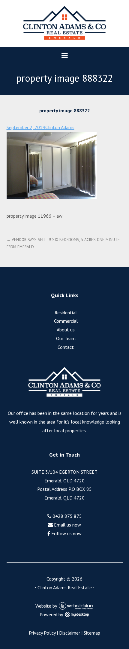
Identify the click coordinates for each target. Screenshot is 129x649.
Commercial (66, 321)
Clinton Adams (59, 127)
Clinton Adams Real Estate (65, 587)
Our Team (66, 338)
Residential (66, 312)
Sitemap (92, 633)
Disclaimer (69, 633)
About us (66, 330)
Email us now (67, 525)
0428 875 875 (66, 516)
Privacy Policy (42, 633)
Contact (66, 347)
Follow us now (66, 533)
